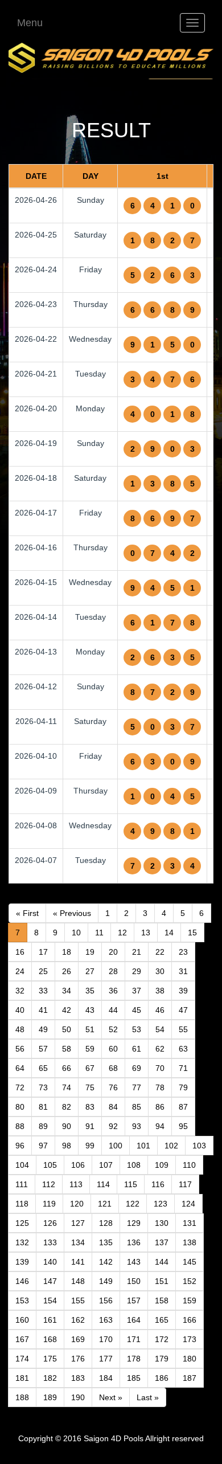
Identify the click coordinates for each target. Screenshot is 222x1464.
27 (89, 971)
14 (169, 932)
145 (189, 1261)
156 (106, 1300)
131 (189, 1223)
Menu (30, 22)
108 (134, 1164)
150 (134, 1281)
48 (19, 1029)
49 (43, 1029)
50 (66, 1029)
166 (189, 1319)
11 (99, 932)
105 (50, 1164)
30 (160, 971)
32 (19, 990)
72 (19, 1087)
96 (19, 1145)
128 (106, 1223)
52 (113, 1029)
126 (50, 1223)
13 (145, 932)
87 (183, 1106)
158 (161, 1300)
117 (185, 1184)
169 (78, 1339)
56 (19, 1048)
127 (78, 1223)
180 (189, 1358)
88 (19, 1126)
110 (189, 1164)
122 (132, 1203)
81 (43, 1106)
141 (78, 1261)
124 (188, 1203)
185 (134, 1378)
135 (106, 1242)
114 (103, 1184)
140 (50, 1261)
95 (183, 1126)
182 (50, 1378)
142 (106, 1261)
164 (134, 1319)
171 (134, 1339)
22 (160, 951)
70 (160, 1068)
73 (43, 1087)
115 (130, 1184)
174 (22, 1358)
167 (22, 1339)
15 (192, 932)
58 (66, 1048)
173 (189, 1339)
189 (50, 1397)
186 (161, 1378)
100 (115, 1145)
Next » (110, 1397)
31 (183, 971)
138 (189, 1242)
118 (21, 1203)
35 (89, 990)
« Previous (72, 913)
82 (66, 1106)
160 (22, 1319)
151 (161, 1281)
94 (160, 1126)
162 (78, 1319)
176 (78, 1358)
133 (50, 1242)
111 (21, 1184)
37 (136, 990)
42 (66, 1010)
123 (160, 1203)
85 (136, 1106)
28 (113, 971)
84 (113, 1106)
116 (158, 1184)
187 (189, 1378)
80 (19, 1106)
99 (89, 1145)
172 (161, 1339)
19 (89, 951)
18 (66, 951)
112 (48, 1184)
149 (106, 1281)
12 (122, 932)
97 (43, 1145)
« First (27, 913)
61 (136, 1048)
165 (161, 1319)
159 (189, 1300)
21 (136, 951)
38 (160, 990)
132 (22, 1242)
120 (77, 1203)
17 (43, 951)
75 (89, 1087)
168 (50, 1339)
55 (183, 1029)
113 (76, 1184)
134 (78, 1242)
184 (106, 1378)
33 (43, 990)
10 (76, 932)
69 (136, 1068)
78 (160, 1087)
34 (66, 990)
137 (161, 1242)
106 (78, 1164)
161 (50, 1319)
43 (89, 1010)
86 (160, 1106)
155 (78, 1300)
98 (66, 1145)
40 (19, 1010)
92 (113, 1126)
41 (43, 1010)
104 (22, 1164)
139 (22, 1261)
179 (161, 1358)
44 (113, 1010)
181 (22, 1378)
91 (89, 1126)
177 (106, 1358)
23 (183, 951)
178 (134, 1358)
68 (113, 1068)
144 (161, 1261)
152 (189, 1281)
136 (134, 1242)
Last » (148, 1397)
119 (49, 1203)
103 (199, 1145)
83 (89, 1106)
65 (43, 1068)
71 (183, 1068)
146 (22, 1281)
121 (105, 1203)
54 (160, 1029)
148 (78, 1281)
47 (183, 1010)
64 (19, 1068)
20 (113, 951)
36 (113, 990)
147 (50, 1281)
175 (50, 1358)
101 (143, 1145)
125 (22, 1223)
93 (136, 1126)
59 (89, 1048)
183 (78, 1378)
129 (134, 1223)
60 (113, 1048)
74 (66, 1087)
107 (106, 1164)
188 (22, 1397)
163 (106, 1319)
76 (113, 1087)
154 (50, 1300)
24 (19, 971)
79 (183, 1087)
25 (43, 971)
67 (89, 1068)
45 (136, 1010)
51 (89, 1029)
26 (66, 971)
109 (161, 1164)
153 (22, 1300)
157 (134, 1300)
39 (183, 990)
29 (136, 971)
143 (134, 1261)
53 (136, 1029)
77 (136, 1087)
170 (106, 1339)
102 (171, 1145)
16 (19, 951)
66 (66, 1068)
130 (161, 1223)
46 (160, 1010)
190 (78, 1397)
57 (43, 1048)
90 (66, 1126)
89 (43, 1126)
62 (160, 1048)
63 (183, 1048)
